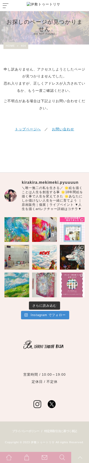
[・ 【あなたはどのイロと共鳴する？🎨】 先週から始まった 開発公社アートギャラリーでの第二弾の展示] (44, 229)
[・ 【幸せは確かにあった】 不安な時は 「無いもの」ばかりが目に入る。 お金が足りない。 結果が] (16, 229)
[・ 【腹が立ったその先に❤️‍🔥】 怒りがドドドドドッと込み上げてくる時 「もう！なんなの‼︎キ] (72, 257)
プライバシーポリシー (25, 431)
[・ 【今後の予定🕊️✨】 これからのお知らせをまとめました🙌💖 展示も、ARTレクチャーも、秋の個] (44, 257)
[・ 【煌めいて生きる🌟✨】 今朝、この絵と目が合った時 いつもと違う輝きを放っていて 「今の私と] (44, 285)
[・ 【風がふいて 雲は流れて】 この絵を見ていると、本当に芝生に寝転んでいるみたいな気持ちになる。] (16, 285)
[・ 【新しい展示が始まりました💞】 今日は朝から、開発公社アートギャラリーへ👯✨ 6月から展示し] (16, 257)
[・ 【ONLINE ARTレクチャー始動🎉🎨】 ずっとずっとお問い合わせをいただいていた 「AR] (72, 229)
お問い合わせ (63, 129)
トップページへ (28, 129)
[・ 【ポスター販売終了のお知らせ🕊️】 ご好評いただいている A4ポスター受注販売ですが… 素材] (72, 285)
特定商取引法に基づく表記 (60, 431)
